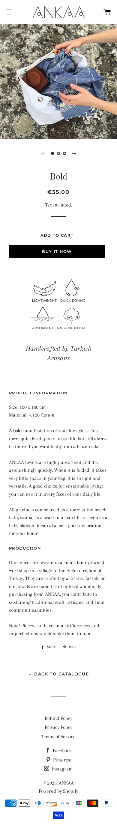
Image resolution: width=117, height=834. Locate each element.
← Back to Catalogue (58, 674)
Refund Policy (58, 718)
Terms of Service (58, 736)
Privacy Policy (58, 727)
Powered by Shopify (58, 791)
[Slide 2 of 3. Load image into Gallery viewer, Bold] (59, 153)
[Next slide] (74, 153)
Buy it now (57, 251)
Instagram (61, 769)
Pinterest (62, 760)
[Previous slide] (43, 153)
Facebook (62, 750)
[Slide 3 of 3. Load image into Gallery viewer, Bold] (65, 153)
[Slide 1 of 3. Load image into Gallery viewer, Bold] (53, 153)
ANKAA (66, 783)
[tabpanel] (58, 80)
